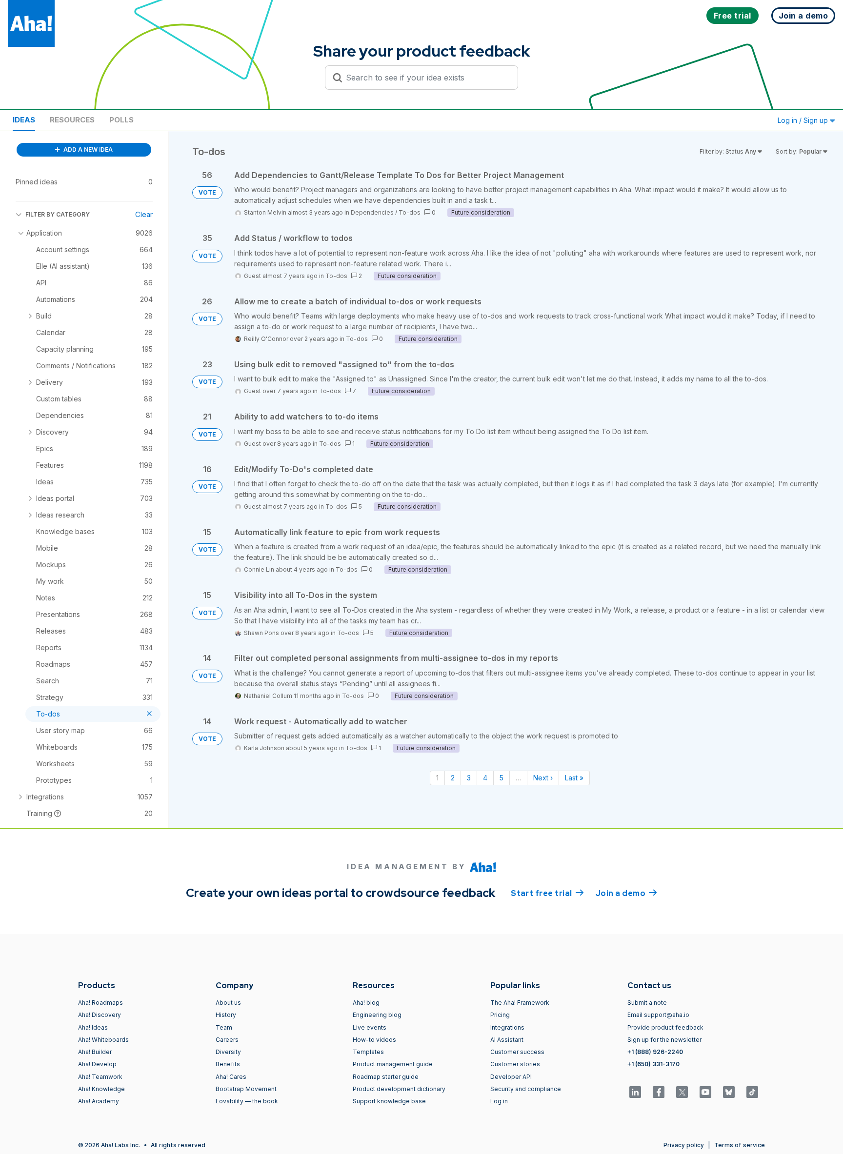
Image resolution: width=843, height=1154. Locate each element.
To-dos (410, 212)
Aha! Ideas (93, 1027)
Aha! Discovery (99, 1014)
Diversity (228, 1051)
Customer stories (515, 1064)
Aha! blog (366, 1002)
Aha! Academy (98, 1101)
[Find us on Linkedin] (635, 1092)
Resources (72, 119)
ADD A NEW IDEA (87, 149)
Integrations (507, 1027)
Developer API (511, 1076)
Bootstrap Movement (246, 1089)
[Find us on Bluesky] (729, 1092)
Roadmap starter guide (386, 1076)
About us (228, 1002)
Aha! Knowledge (101, 1089)
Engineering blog (377, 1014)
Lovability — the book (247, 1101)
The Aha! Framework (519, 1002)
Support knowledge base (389, 1101)
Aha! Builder (95, 1051)
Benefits (228, 1064)
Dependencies (372, 212)
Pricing (500, 1014)
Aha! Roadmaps (100, 1002)
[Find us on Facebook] (658, 1092)
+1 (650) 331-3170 (653, 1064)
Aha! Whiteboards (103, 1039)
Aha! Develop (97, 1064)
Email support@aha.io (658, 1014)
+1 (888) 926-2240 (655, 1051)
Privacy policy (683, 1145)
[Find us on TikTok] (752, 1092)
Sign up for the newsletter (664, 1039)
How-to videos (374, 1039)
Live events (369, 1027)
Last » (574, 778)
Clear (144, 214)
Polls (121, 119)
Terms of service (739, 1145)
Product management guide (393, 1064)
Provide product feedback (665, 1027)
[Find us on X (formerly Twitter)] (682, 1092)
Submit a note (647, 1002)
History (226, 1014)
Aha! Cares (231, 1076)
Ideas (24, 119)
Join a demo (626, 893)
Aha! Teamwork (100, 1076)
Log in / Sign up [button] (804, 120)
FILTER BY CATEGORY (57, 214)
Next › (543, 778)
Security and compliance (525, 1089)
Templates (368, 1051)
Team (224, 1027)
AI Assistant (506, 1039)
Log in (499, 1101)
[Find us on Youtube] (705, 1092)
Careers (227, 1039)
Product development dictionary (399, 1089)
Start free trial (547, 893)
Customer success (517, 1051)
